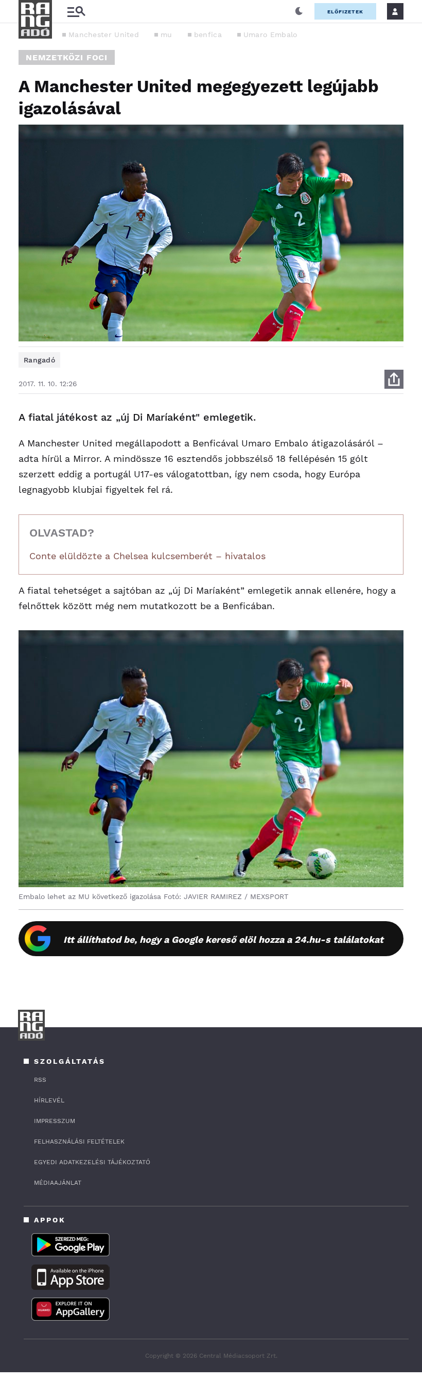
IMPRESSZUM (54, 1121)
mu (166, 34)
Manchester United (103, 34)
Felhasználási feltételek (79, 1141)
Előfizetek (345, 11)
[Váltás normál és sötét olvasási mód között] (299, 11)
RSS (40, 1079)
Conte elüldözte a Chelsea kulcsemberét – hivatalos (147, 555)
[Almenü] (76, 11)
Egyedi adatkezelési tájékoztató (92, 1162)
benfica (208, 34)
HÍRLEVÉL (49, 1100)
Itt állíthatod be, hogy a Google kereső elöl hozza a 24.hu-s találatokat (223, 939)
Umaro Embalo (270, 34)
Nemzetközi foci (67, 57)
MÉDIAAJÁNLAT (57, 1182)
